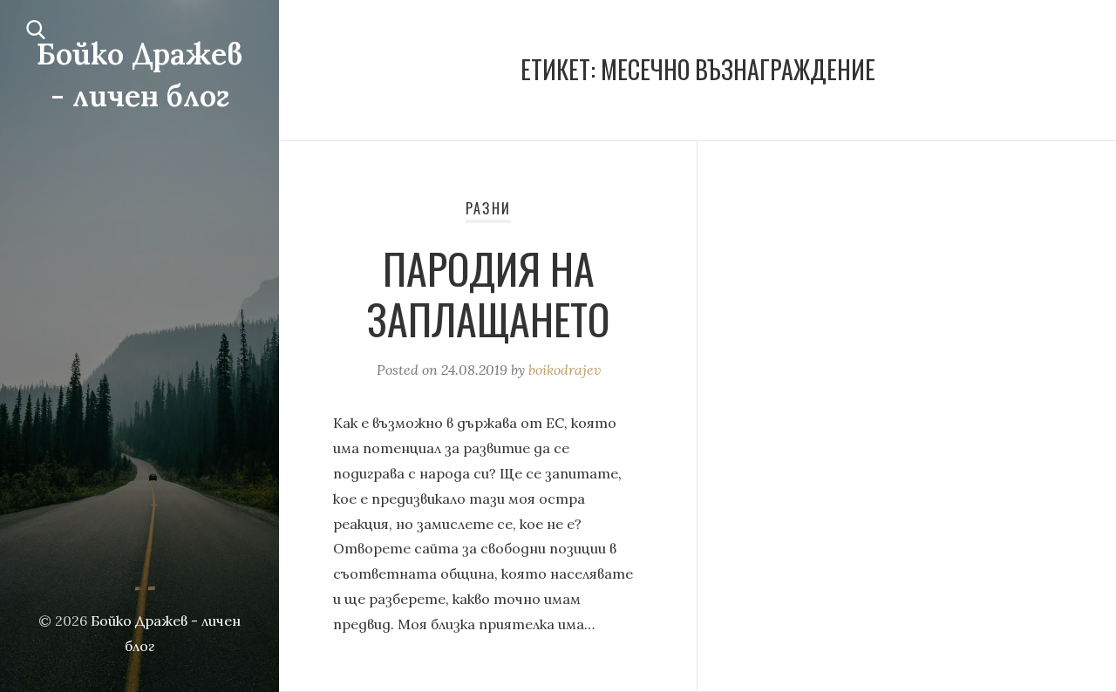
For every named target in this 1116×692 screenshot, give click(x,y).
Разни (488, 208)
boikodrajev (564, 369)
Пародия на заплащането (488, 293)
